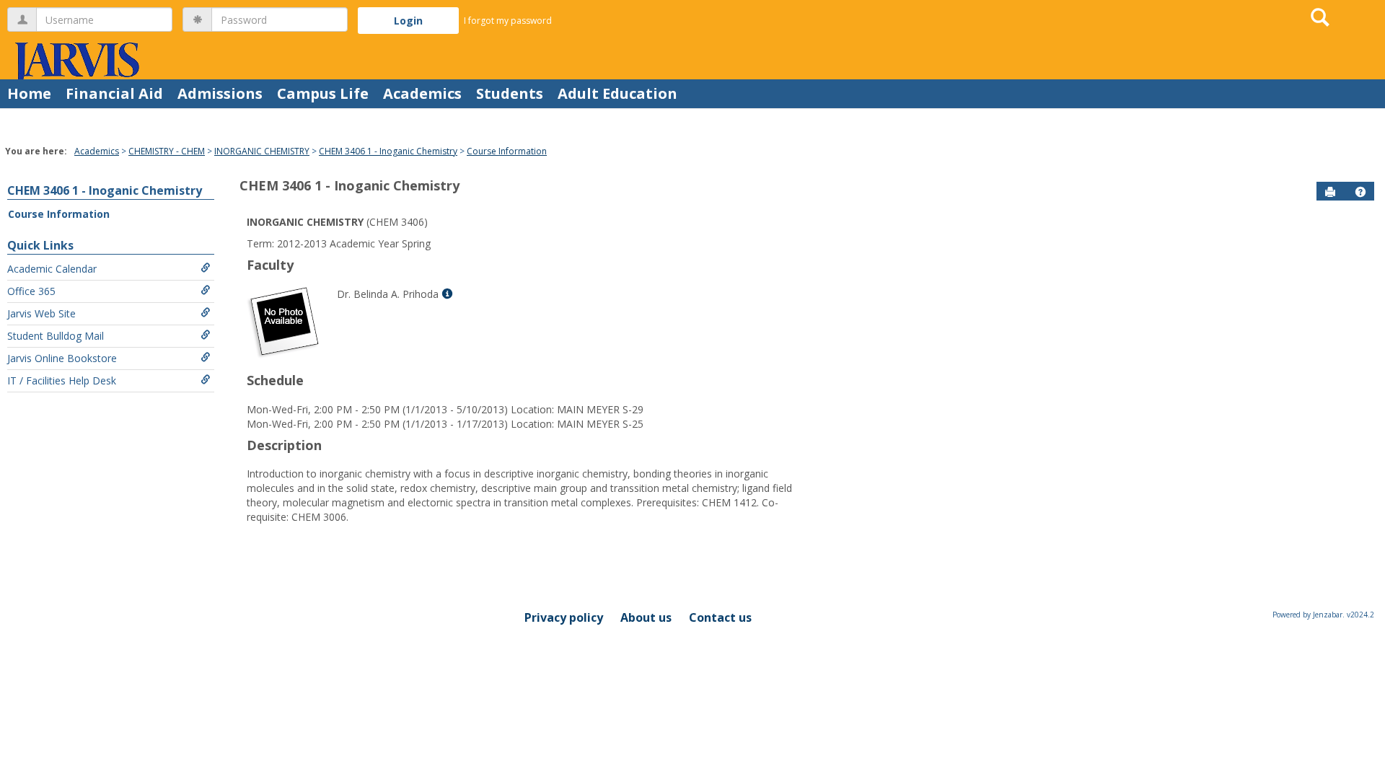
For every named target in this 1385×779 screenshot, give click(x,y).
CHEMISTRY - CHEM (166, 151)
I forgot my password (508, 20)
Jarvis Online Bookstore (62, 358)
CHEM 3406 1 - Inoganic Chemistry (388, 151)
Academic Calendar (52, 269)
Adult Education (617, 93)
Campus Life (323, 93)
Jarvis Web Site (41, 313)
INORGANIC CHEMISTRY (261, 151)
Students (509, 93)
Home (29, 93)
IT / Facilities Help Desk (61, 380)
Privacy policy (563, 617)
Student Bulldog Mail (55, 336)
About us (646, 617)
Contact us (720, 617)
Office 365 (31, 291)
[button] (1360, 191)
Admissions (220, 93)
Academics (422, 93)
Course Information (507, 151)
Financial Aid (114, 93)
